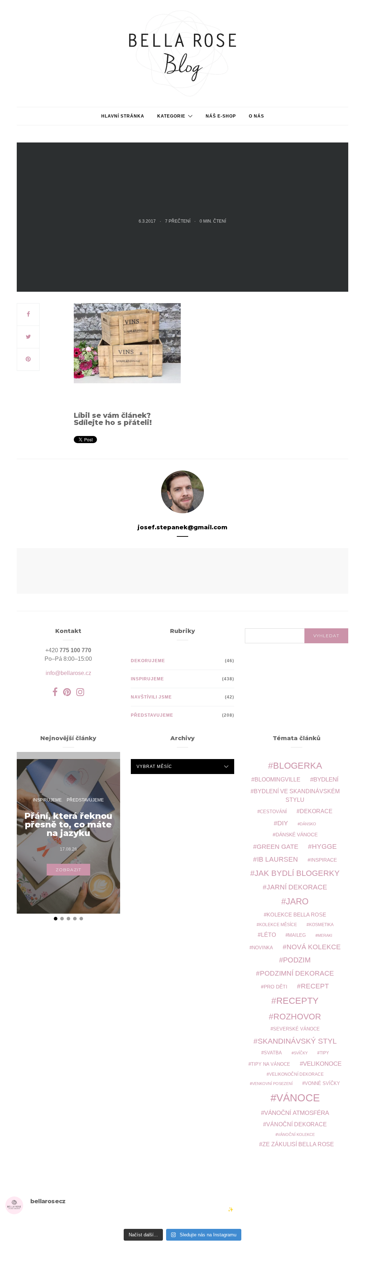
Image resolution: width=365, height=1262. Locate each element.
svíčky (301, 1053)
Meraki (325, 935)
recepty (297, 1001)
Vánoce (298, 1097)
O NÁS (256, 116)
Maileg (297, 935)
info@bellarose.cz (68, 673)
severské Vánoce (296, 1029)
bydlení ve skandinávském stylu (297, 795)
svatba (273, 1052)
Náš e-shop (221, 116)
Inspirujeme (147, 678)
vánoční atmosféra (296, 1113)
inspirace (323, 860)
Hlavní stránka (122, 116)
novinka (262, 947)
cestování (273, 811)
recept (315, 986)
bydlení (326, 779)
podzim (297, 960)
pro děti (275, 987)
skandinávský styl (297, 1041)
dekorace (316, 811)
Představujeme (152, 715)
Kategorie (171, 116)
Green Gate (277, 846)
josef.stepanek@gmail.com (182, 527)
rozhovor (297, 1016)
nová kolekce (314, 947)
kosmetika (321, 924)
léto (268, 935)
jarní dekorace (297, 887)
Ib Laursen (277, 859)
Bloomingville (277, 780)
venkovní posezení (272, 1083)
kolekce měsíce (278, 924)
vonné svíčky (322, 1083)
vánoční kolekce (296, 1134)
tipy (324, 1052)
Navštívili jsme (151, 697)
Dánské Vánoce (297, 834)
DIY (282, 823)
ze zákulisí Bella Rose (298, 1144)
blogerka (297, 765)
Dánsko (308, 824)
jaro (297, 901)
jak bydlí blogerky (297, 873)
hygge (324, 846)
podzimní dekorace (297, 973)
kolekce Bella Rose (296, 915)
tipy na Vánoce (270, 1064)
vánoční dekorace (296, 1124)
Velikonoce (322, 1063)
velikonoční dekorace (296, 1074)
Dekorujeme (148, 660)
